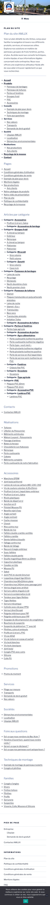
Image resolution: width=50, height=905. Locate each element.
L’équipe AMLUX (14, 135)
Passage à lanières (12, 440)
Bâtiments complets (13, 460)
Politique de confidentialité (16, 201)
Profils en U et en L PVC (14, 633)
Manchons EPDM (11, 478)
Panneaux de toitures (16, 90)
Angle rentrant (10, 517)
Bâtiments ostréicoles (14, 434)
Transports (12, 125)
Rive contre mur (11, 527)
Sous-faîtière (10, 552)
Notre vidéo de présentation (16, 195)
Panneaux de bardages (17, 87)
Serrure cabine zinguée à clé (16, 591)
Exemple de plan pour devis (19, 109)
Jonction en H (10, 504)
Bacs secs (11, 313)
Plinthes (7, 793)
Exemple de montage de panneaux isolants (23, 765)
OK (25, 901)
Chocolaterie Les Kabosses (16, 447)
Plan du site (9, 198)
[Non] (47, 895)
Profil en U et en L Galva (17, 223)
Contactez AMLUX (12, 412)
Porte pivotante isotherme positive (25, 351)
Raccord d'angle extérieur (15, 549)
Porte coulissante (12, 453)
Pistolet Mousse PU (13, 507)
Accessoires (12, 103)
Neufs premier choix (16, 287)
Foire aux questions (15, 115)
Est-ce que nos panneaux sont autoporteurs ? (24, 749)
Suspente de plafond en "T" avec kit (20, 626)
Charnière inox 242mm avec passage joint (23, 584)
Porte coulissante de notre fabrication (21, 463)
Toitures (7, 427)
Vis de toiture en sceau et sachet (18, 639)
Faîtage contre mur (12, 543)
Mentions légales (11, 182)
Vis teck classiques (12, 645)
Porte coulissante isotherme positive (26, 339)
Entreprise (8, 829)
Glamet (10, 294)
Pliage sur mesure (12, 689)
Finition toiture (10, 790)
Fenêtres (22, 364)
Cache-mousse (11, 520)
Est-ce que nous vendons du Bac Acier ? (22, 736)
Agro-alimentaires (26, 335)
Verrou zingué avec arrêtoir (16, 588)
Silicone (7, 655)
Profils (7, 796)
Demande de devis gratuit (18, 128)
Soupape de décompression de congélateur (23, 620)
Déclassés (11, 281)
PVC (9, 99)
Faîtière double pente (13, 556)
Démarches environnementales (21, 141)
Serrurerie (8, 800)
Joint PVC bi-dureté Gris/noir (17, 575)
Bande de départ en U (13, 501)
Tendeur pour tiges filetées (16, 597)
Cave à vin (14, 268)
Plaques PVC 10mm (16, 384)
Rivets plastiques (11, 498)
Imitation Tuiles (14, 319)
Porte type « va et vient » (20, 345)
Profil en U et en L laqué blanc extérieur (21, 491)
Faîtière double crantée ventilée (18, 533)
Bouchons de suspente (14, 623)
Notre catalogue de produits (16, 191)
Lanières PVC (24, 393)
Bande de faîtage (11, 546)
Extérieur (11, 236)
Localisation (12, 138)
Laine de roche (13, 274)
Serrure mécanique (12, 604)
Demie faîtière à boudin (14, 539)
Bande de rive (10, 530)
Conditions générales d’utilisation (19, 172)
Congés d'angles (11, 784)
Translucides (12, 310)
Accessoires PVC (26, 390)
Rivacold (22, 252)
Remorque (11, 239)
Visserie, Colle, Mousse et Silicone (19, 806)
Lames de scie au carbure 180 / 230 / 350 (22, 485)
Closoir (7, 523)
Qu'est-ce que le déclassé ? (16, 746)
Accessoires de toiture (28, 323)
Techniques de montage (18, 112)
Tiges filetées (10, 600)
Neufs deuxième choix (17, 284)
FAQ (6, 885)
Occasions (22, 371)
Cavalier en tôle (11, 565)
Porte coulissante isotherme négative (27, 342)
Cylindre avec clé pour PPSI (16, 607)
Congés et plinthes (12, 768)
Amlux (22, 6)
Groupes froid (13, 96)
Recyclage (11, 278)
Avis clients (12, 151)
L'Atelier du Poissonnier (14, 431)
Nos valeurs (12, 122)
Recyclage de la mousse (14, 204)
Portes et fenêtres (15, 93)
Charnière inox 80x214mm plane (18, 581)
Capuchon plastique (13, 562)
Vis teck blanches (12, 642)
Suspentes (9, 803)
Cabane (7, 456)
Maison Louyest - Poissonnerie (18, 437)
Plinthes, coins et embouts (16, 629)
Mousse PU (9, 568)
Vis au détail (9, 636)
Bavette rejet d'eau (12, 510)
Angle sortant (10, 514)
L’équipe (10, 833)
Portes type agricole (16, 329)
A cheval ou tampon (16, 233)
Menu (26, 19)
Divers (7, 787)
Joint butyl (8, 649)
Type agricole (24, 377)
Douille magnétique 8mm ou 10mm (20, 559)
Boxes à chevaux (11, 443)
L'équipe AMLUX (11, 721)
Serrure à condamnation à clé (17, 594)
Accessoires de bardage (29, 226)
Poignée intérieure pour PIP (16, 613)
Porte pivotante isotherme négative (26, 348)
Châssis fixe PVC (17, 367)
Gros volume (15, 255)
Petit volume (15, 258)
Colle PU (8, 658)
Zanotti (21, 262)
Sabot (6, 572)
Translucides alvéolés (16, 316)
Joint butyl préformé (13, 482)
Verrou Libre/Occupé (13, 610)
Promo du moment (12, 674)
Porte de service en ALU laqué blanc (26, 355)
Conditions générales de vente (18, 175)
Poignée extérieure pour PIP (16, 616)
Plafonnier (11, 245)
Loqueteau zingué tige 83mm (17, 578)
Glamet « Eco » (13, 306)
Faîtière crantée (11, 536)
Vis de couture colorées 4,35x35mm (20, 488)
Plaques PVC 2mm (15, 387)
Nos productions (14, 148)
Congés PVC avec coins (14, 652)
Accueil (7, 169)
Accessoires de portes (28, 332)
